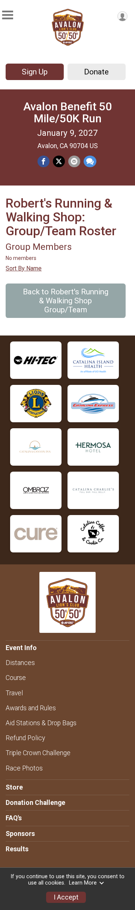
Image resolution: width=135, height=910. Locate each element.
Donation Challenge (35, 802)
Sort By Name (24, 268)
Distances (20, 663)
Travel (14, 693)
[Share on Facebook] (44, 162)
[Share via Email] (74, 162)
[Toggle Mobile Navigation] (7, 15)
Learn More (83, 883)
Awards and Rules (31, 708)
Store (14, 787)
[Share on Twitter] (59, 162)
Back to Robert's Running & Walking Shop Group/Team (65, 300)
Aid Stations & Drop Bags (41, 723)
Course (16, 677)
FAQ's (14, 818)
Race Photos (24, 768)
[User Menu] (122, 16)
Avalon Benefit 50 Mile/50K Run (67, 112)
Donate (96, 71)
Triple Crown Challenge (38, 753)
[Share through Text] (90, 162)
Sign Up (35, 71)
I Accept (66, 897)
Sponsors (20, 833)
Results (17, 849)
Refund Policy (25, 738)
